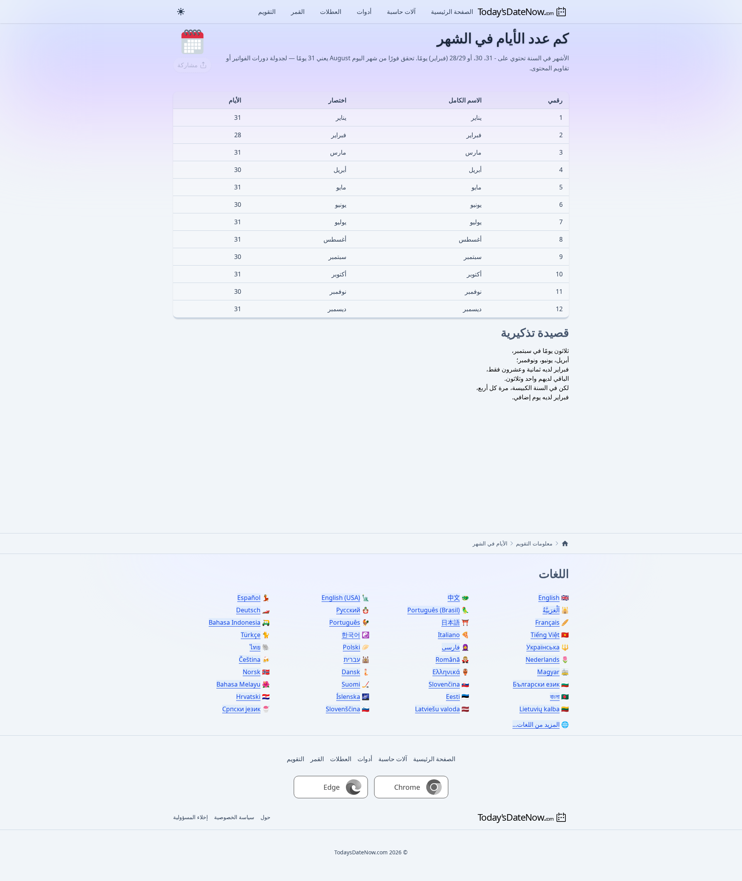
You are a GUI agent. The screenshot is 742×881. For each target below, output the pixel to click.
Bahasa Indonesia (234, 622)
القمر (298, 11)
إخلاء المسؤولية (190, 817)
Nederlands (543, 659)
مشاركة (187, 65)
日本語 (450, 622)
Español (248, 597)
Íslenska (348, 696)
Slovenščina (343, 709)
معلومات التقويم (534, 543)
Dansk (351, 672)
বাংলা (555, 696)
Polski (351, 647)
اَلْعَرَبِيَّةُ (551, 610)
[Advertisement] (371, 456)
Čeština (249, 659)
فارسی (451, 647)
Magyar (548, 672)
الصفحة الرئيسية (452, 11)
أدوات (364, 11)
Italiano (449, 635)
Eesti (453, 696)
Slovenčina (444, 684)
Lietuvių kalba (539, 709)
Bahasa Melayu (238, 684)
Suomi (351, 684)
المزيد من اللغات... (536, 724)
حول (265, 817)
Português (344, 622)
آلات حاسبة (401, 11)
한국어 (351, 635)
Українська (543, 647)
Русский (348, 610)
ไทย (255, 647)
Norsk (251, 672)
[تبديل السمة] (181, 11)
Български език (536, 684)
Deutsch (248, 610)
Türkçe (250, 635)
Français (547, 622)
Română (448, 659)
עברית (352, 659)
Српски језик (241, 709)
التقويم (267, 11)
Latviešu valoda (437, 709)
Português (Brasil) (433, 610)
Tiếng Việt (545, 635)
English (549, 597)
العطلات (330, 11)
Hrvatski (248, 696)
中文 (454, 597)
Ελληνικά (446, 672)
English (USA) (341, 597)
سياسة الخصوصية (234, 817)
